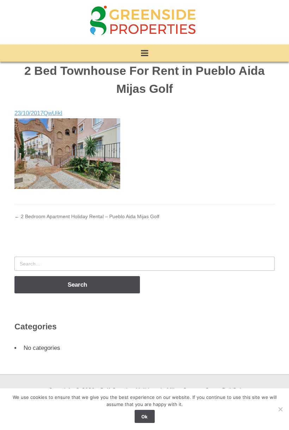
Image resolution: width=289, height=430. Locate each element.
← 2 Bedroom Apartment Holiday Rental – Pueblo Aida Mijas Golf (86, 216)
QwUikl (52, 113)
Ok (144, 416)
